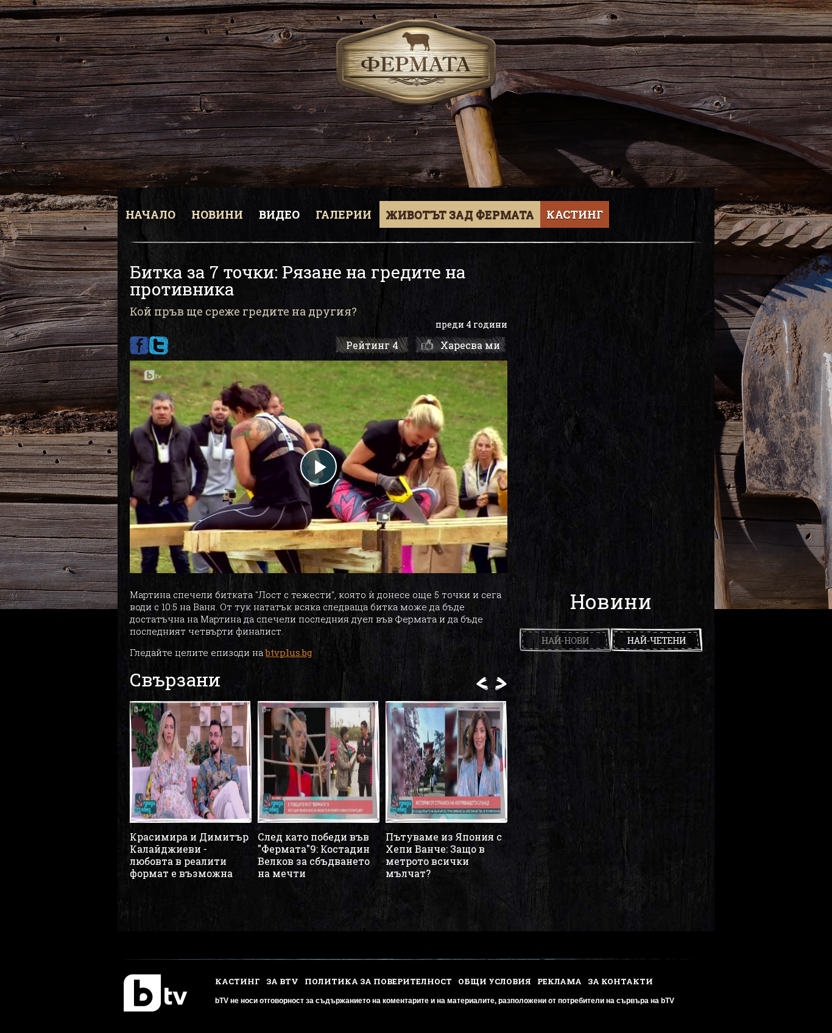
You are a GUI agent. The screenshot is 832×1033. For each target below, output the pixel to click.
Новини (217, 214)
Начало (150, 214)
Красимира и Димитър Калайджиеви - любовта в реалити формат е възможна (189, 855)
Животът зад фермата (460, 214)
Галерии (344, 214)
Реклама (559, 981)
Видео (279, 214)
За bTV (282, 981)
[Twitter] (158, 345)
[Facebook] (139, 345)
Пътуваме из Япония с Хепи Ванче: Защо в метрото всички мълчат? (444, 855)
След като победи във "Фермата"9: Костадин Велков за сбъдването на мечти (314, 855)
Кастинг (574, 214)
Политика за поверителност (378, 981)
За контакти (620, 981)
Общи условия (494, 981)
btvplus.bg (289, 652)
